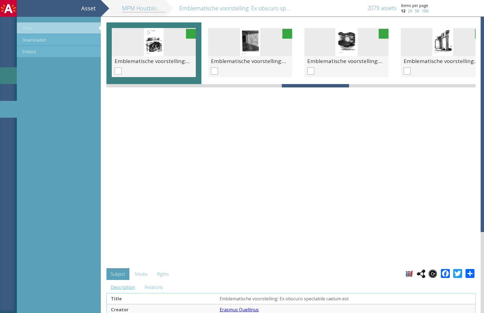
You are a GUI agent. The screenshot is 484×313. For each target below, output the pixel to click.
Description (123, 287)
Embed (29, 51)
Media (141, 274)
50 (417, 10)
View (26, 28)
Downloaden (34, 40)
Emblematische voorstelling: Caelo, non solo (362, 60)
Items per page (414, 5)
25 (410, 10)
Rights (163, 274)
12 (403, 10)
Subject (118, 274)
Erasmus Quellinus (239, 310)
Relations (154, 287)
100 (425, 10)
